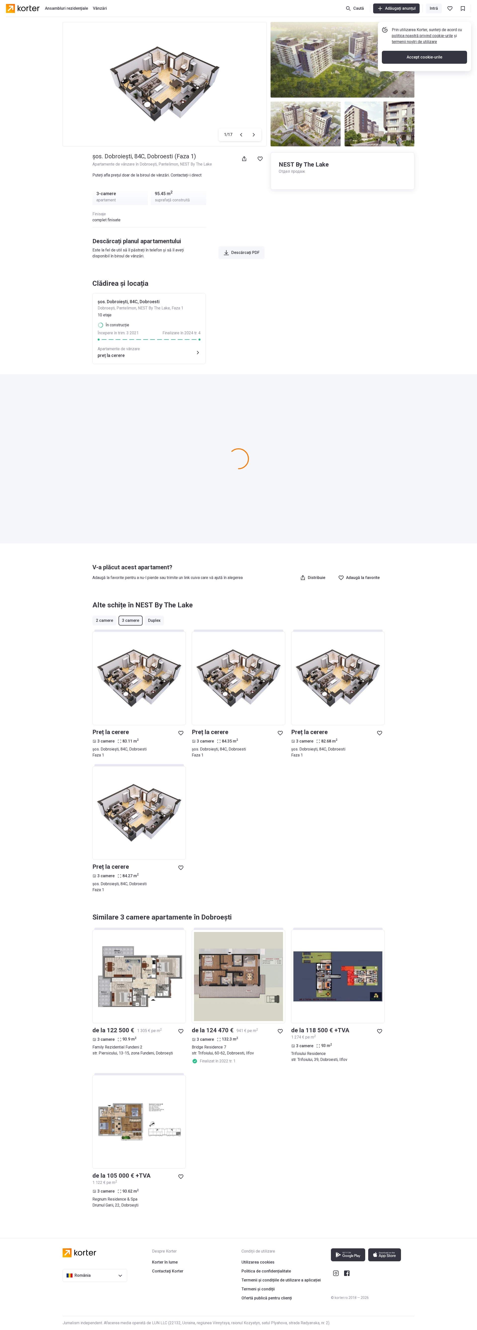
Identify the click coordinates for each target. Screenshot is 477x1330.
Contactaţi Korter (167, 1271)
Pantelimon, (169, 164)
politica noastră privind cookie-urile (422, 35)
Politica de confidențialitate (266, 1271)
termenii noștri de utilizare (414, 41)
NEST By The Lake (196, 164)
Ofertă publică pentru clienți (266, 1298)
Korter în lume (165, 1262)
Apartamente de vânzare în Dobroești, (125, 164)
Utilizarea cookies (258, 1262)
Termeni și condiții (258, 1289)
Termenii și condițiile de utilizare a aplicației (281, 1280)
